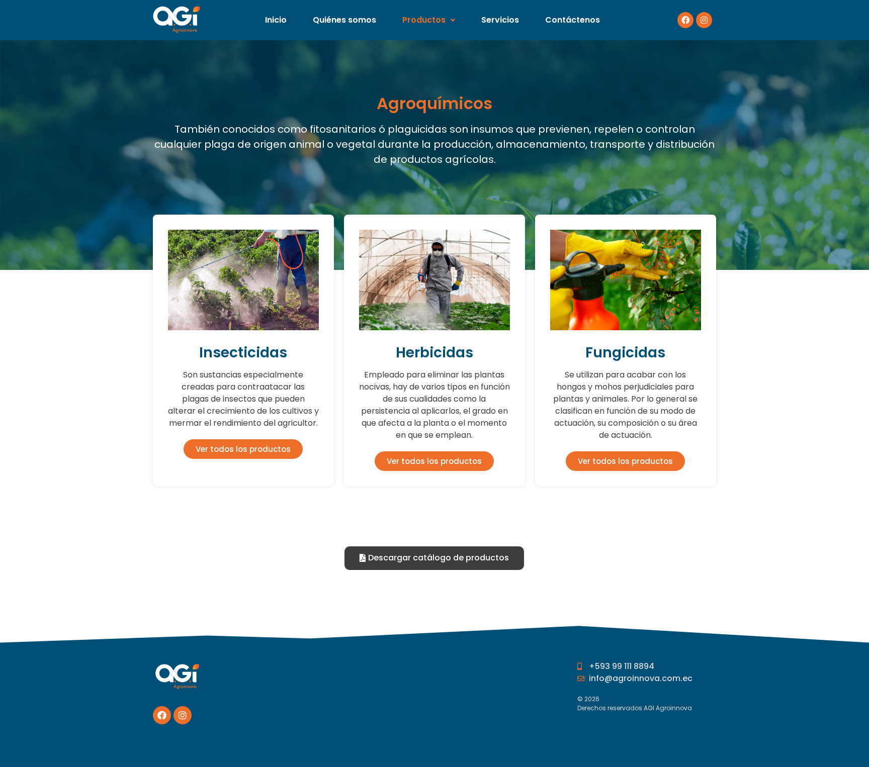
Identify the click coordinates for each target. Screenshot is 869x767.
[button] (243, 449)
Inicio (276, 20)
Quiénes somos (344, 20)
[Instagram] (704, 20)
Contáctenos (572, 20)
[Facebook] (685, 20)
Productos (424, 20)
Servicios (500, 20)
